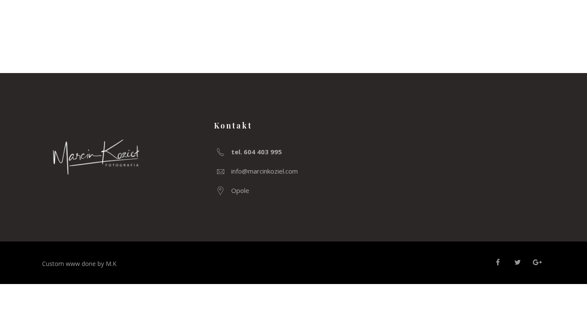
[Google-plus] (537, 262)
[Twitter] (517, 262)
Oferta (549, 19)
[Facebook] (497, 262)
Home (453, 19)
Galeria (500, 19)
